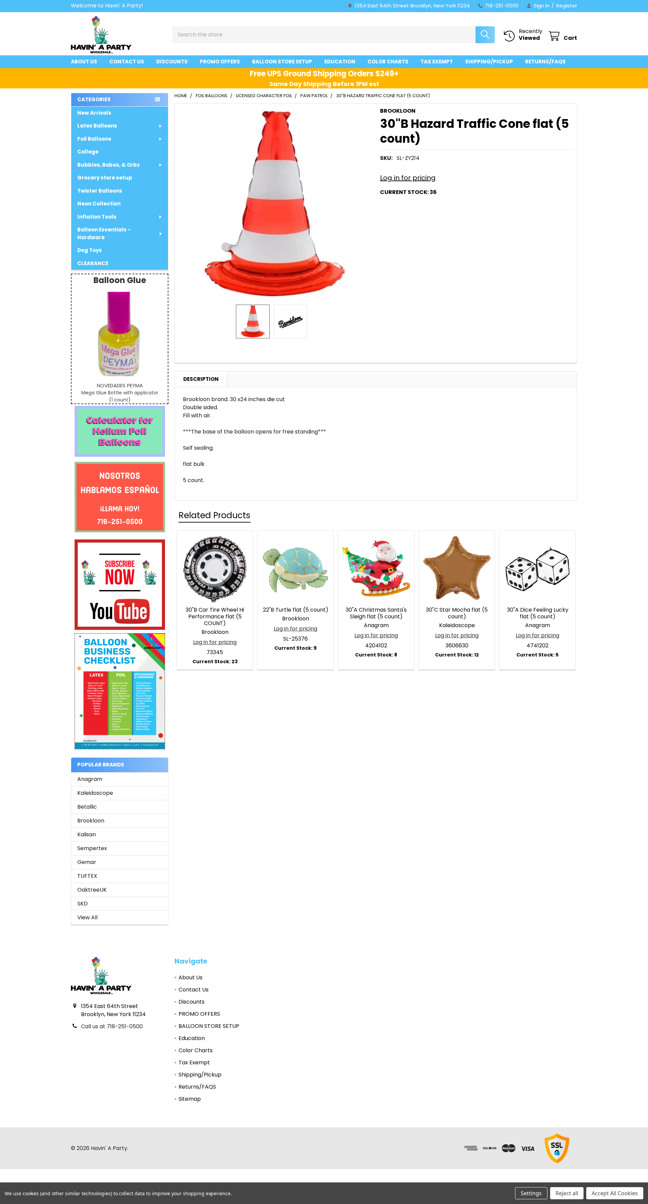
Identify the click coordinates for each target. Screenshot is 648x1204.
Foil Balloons (94, 138)
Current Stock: (408, 192)
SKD (82, 903)
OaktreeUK (92, 890)
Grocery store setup (104, 177)
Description (201, 379)
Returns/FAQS (545, 61)
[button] (120, 431)
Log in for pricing (408, 178)
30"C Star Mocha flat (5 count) (457, 613)
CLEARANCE (92, 263)
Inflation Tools (96, 216)
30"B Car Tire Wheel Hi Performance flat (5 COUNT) (215, 616)
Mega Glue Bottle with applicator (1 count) (119, 396)
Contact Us (126, 61)
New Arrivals (94, 112)
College (88, 151)
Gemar (86, 862)
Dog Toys (89, 250)
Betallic (87, 807)
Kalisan (86, 834)
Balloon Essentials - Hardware (104, 233)
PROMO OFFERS (220, 61)
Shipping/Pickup (489, 61)
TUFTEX (87, 876)
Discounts (172, 61)
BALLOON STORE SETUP (282, 61)
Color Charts (388, 61)
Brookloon (90, 820)
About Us (84, 61)
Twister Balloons (99, 190)
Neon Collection (98, 203)
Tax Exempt (437, 61)
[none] (275, 204)
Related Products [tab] (214, 515)
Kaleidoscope (95, 793)
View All (87, 917)
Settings (531, 1193)
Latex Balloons (97, 125)
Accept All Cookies (615, 1193)
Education (339, 61)
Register (566, 5)
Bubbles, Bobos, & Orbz (108, 164)
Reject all (567, 1193)
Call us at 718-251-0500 (112, 1026)
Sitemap (190, 1099)
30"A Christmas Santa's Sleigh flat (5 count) (376, 613)
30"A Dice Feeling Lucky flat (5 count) (537, 613)
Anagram (89, 779)
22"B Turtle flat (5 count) (295, 610)
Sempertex (92, 848)
